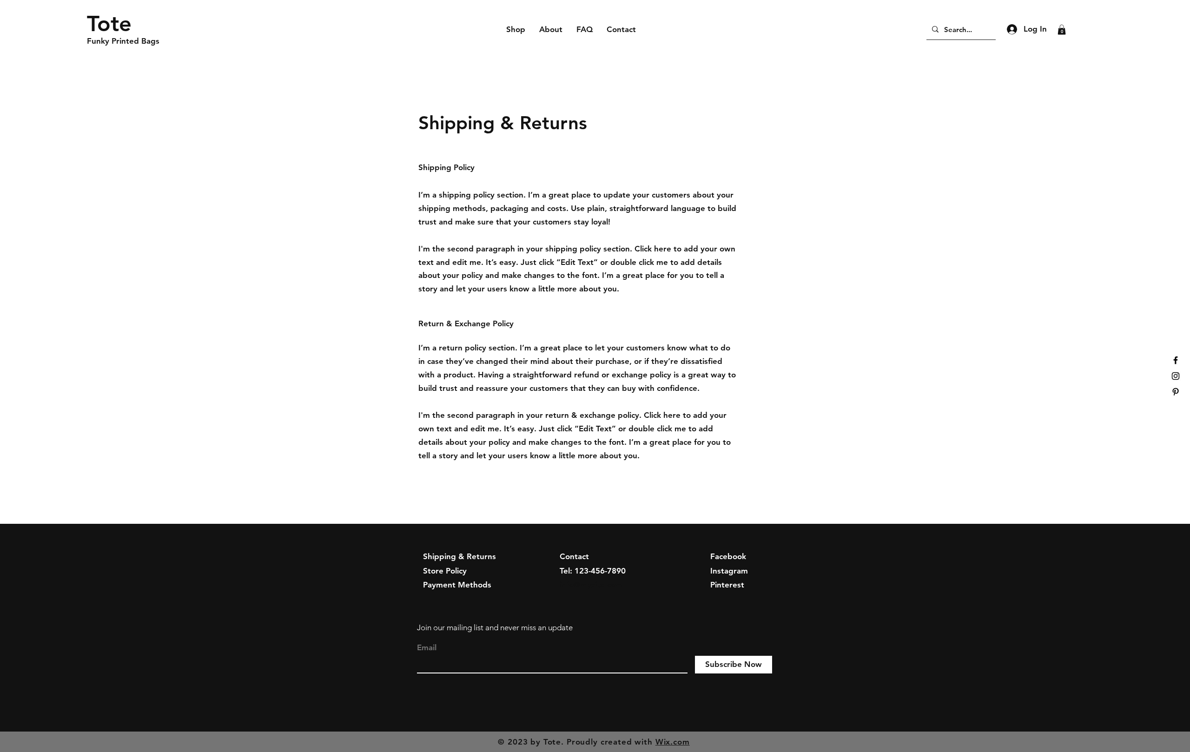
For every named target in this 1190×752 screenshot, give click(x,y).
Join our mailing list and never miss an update (495, 627)
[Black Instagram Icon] (1175, 376)
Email (426, 648)
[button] (1062, 30)
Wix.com (672, 741)
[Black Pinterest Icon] (1175, 392)
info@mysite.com (591, 584)
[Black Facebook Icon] (1175, 360)
